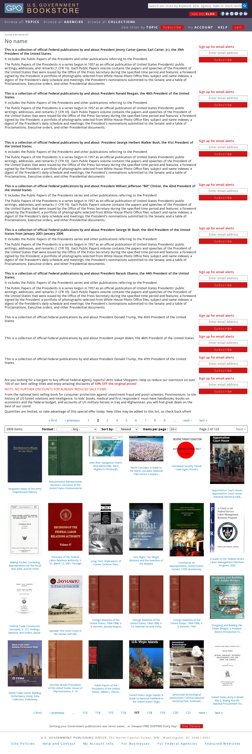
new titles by (151, 27)
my (200, 27)
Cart (238, 27)
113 (84, 713)
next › (187, 420)
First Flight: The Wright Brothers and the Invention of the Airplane (146, 560)
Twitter (227, 14)
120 (175, 713)
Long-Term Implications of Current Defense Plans (106, 562)
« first (53, 420)
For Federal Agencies (177, 743)
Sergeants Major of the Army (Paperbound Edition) (24, 490)
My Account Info (98, 743)
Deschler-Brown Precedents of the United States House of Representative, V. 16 (65, 688)
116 (123, 713)
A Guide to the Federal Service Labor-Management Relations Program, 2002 (227, 562)
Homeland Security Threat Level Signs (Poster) (187, 467)
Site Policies (23, 743)
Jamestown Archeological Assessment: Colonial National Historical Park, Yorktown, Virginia (187, 698)
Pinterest (241, 14)
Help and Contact (59, 743)
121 (188, 713)
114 (97, 713)
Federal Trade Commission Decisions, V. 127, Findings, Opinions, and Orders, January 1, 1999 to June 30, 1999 (25, 629)
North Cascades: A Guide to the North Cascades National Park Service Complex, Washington (146, 471)
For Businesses (135, 743)
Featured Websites (223, 743)
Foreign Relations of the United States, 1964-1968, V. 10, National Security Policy (146, 623)
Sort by (107, 429)
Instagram (232, 14)
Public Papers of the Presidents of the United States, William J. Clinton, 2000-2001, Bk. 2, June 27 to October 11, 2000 (106, 688)
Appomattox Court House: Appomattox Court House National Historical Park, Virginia (227, 493)
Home (8, 34)
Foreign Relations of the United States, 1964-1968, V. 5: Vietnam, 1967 (187, 623)
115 (110, 713)
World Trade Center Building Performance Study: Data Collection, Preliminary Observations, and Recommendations (25, 696)
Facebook (223, 14)
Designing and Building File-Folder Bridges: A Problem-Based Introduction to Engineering (227, 628)
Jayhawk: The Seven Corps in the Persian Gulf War (65, 632)
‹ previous (72, 420)
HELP (223, 27)
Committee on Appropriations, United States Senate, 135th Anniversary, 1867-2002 (187, 566)
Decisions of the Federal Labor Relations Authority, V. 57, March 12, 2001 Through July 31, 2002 (65, 560)
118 (149, 713)
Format (48, 429)
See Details (191, 726)
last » (203, 420)
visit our (203, 14)
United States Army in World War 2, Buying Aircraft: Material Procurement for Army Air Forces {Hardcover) (227, 700)
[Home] (43, 12)
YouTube (236, 14)
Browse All (22, 22)
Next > (241, 429)
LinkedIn (245, 14)
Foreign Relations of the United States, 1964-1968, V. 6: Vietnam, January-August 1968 (106, 623)
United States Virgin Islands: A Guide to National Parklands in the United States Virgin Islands (146, 698)
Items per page (155, 429)
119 (162, 713)
